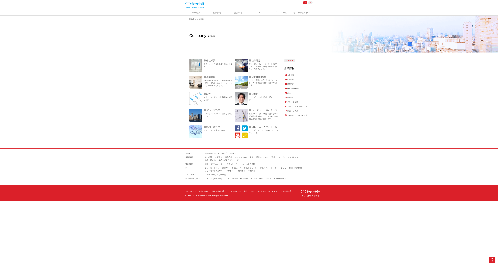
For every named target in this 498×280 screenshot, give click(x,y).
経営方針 (225, 168)
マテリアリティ (232, 178)
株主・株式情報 (295, 168)
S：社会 (254, 178)
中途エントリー (233, 164)
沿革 (208, 93)
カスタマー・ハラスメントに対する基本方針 (275, 191)
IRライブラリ (280, 168)
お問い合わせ (204, 191)
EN (310, 2)
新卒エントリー (217, 164)
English (290, 60)
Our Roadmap (259, 77)
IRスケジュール (250, 168)
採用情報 (238, 13)
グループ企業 (213, 110)
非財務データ (280, 178)
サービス (196, 13)
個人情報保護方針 (219, 191)
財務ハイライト (266, 168)
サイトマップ (190, 191)
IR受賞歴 (251, 171)
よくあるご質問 (248, 164)
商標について (249, 191)
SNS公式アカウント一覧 (264, 127)
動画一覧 (222, 175)
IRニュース (236, 168)
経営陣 (255, 93)
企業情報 (217, 13)
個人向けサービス (229, 153)
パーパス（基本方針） (214, 178)
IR (259, 12)
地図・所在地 (213, 127)
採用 (206, 164)
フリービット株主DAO (214, 171)
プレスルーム (280, 13)
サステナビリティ (301, 13)
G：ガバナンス (266, 178)
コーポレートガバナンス (264, 110)
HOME (191, 19)
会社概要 (211, 60)
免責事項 (241, 171)
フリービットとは (212, 168)
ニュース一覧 (210, 175)
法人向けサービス (212, 153)
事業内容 (211, 77)
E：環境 (244, 178)
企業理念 (256, 60)
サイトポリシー (235, 191)
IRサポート (230, 171)
